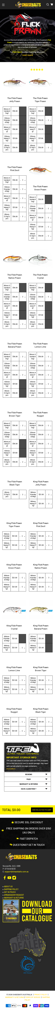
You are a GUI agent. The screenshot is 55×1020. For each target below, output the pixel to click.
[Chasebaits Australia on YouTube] (9, 877)
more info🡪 (10, 769)
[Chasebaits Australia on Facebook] (5, 877)
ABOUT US (8, 886)
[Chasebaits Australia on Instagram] (14, 877)
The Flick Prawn (14, 98)
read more (27, 54)
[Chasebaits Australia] (27, 5)
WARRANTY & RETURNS (14, 898)
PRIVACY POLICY (40, 994)
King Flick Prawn (40, 481)
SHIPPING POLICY (11, 889)
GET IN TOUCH (10, 892)
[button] (36, 69)
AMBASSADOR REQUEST (14, 895)
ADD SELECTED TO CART (42, 810)
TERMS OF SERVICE (32, 997)
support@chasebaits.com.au (17, 871)
